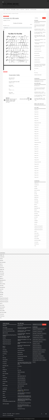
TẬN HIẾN (36, 220)
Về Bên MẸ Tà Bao (37, 55)
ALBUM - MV (34, 329)
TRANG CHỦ (8, 9)
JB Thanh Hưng (5, 381)
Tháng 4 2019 (36, 151)
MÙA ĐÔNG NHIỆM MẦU (21, 378)
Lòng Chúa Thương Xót (37, 51)
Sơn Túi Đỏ (36, 217)
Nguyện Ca (36, 206)
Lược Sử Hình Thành (36, 335)
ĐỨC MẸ (35, 193)
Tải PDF (5, 71)
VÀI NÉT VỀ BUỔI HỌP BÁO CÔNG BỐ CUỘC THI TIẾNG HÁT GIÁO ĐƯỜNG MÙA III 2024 (24, 396)
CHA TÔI (19, 374)
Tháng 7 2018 (36, 170)
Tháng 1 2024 (36, 120)
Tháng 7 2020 (36, 131)
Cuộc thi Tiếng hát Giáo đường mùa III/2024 (24, 402)
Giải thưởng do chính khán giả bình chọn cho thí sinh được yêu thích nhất (39, 26)
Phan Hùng (36, 213)
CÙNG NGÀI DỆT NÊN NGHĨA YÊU (24, 99)
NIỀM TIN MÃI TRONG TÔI (22, 376)
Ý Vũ (35, 245)
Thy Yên (35, 224)
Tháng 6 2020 (36, 133)
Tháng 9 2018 (36, 166)
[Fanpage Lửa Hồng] (41, 414)
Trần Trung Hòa (5, 359)
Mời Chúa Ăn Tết (36, 22)
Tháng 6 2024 (36, 116)
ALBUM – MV (27, 9)
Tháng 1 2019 (36, 157)
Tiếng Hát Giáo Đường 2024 (38, 229)
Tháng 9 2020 (36, 127)
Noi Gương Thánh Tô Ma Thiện (14, 81)
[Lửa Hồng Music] (45, 414)
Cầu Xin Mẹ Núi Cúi (20, 360)
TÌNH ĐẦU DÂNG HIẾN (21, 372)
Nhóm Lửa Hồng (36, 211)
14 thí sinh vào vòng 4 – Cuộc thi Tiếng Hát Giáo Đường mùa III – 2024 (39, 29)
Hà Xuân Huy (36, 195)
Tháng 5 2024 (36, 118)
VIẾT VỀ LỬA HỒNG (33, 9)
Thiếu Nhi (35, 222)
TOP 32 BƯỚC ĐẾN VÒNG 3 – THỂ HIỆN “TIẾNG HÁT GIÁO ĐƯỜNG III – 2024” (39, 36)
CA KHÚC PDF (22, 9)
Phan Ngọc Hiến (36, 215)
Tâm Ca (8, 16)
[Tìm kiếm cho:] (38, 18)
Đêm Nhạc (36, 188)
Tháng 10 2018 (36, 164)
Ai (34, 70)
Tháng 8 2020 (36, 129)
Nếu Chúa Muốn (36, 53)
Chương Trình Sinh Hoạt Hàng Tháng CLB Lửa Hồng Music (9, 335)
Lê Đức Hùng (5, 349)
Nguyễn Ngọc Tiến (37, 208)
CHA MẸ (35, 186)
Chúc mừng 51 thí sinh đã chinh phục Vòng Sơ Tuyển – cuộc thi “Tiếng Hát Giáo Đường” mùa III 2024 (39, 65)
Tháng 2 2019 (36, 155)
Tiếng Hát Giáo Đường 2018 (4, 298)
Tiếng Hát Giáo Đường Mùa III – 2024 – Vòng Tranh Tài (39, 40)
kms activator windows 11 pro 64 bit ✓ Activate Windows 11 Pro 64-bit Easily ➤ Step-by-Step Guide (24, 405)
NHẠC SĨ (18, 9)
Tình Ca (35, 231)
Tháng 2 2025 (36, 109)
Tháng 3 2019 (36, 153)
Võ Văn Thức (36, 242)
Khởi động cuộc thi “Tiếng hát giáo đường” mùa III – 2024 (39, 46)
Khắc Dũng (36, 199)
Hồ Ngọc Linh (36, 197)
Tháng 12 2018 (36, 159)
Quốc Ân (4, 383)
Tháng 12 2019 (36, 140)
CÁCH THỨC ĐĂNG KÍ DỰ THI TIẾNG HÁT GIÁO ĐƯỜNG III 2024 (24, 393)
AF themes (33, 418)
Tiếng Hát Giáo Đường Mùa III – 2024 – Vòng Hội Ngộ (39, 43)
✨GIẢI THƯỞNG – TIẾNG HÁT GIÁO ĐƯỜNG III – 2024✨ (23, 390)
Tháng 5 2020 (36, 135)
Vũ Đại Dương (5, 377)
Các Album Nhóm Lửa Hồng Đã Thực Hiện (9, 401)
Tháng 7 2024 (36, 114)
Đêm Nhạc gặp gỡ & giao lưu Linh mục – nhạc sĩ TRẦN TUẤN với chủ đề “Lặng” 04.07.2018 (11, 100)
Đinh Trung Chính (37, 190)
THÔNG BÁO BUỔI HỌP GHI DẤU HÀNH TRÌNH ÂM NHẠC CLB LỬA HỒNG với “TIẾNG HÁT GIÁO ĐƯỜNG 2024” (24, 400)
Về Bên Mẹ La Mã (20, 358)
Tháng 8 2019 (36, 144)
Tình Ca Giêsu (36, 233)
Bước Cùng (11, 92)
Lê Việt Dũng (36, 202)
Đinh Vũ (4, 375)
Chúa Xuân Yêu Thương (21, 408)
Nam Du (5, 16)
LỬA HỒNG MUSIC (11, 4)
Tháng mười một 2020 (37, 122)
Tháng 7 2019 (36, 146)
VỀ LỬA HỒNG (13, 9)
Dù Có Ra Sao (11, 85)
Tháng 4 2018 (36, 177)
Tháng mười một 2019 (37, 142)
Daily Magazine (28, 418)
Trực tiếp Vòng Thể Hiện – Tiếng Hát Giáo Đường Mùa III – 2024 (39, 33)
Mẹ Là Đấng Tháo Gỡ (21, 348)
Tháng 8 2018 (36, 168)
